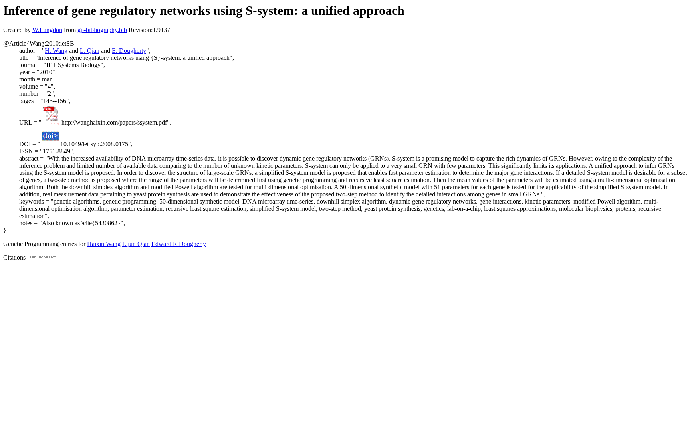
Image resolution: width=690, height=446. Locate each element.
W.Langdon (47, 29)
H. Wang (56, 50)
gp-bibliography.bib (102, 29)
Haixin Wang (104, 243)
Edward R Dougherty (178, 243)
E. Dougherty (129, 50)
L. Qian (89, 50)
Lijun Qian (136, 243)
